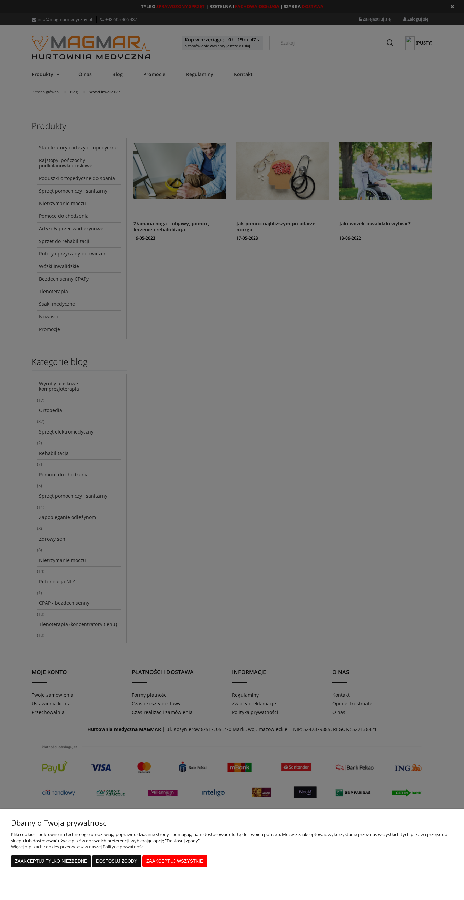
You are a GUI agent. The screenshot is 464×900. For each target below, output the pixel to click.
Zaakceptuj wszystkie (174, 861)
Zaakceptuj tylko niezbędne (51, 861)
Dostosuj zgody (116, 861)
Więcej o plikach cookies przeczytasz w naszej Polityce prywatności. (78, 847)
